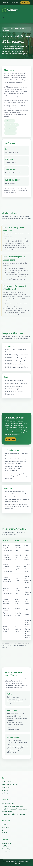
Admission (5, 790)
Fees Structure (6, 787)
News (3, 830)
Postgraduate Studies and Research (13, 814)
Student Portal (15, 2)
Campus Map (6, 849)
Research (5, 824)
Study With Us (6, 781)
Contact (4, 833)
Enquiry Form (6, 852)
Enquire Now (10, 439)
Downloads (5, 827)
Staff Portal (6, 2)
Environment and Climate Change (12, 806)
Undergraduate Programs (10, 784)
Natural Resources (8, 803)
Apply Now (25, 2)
